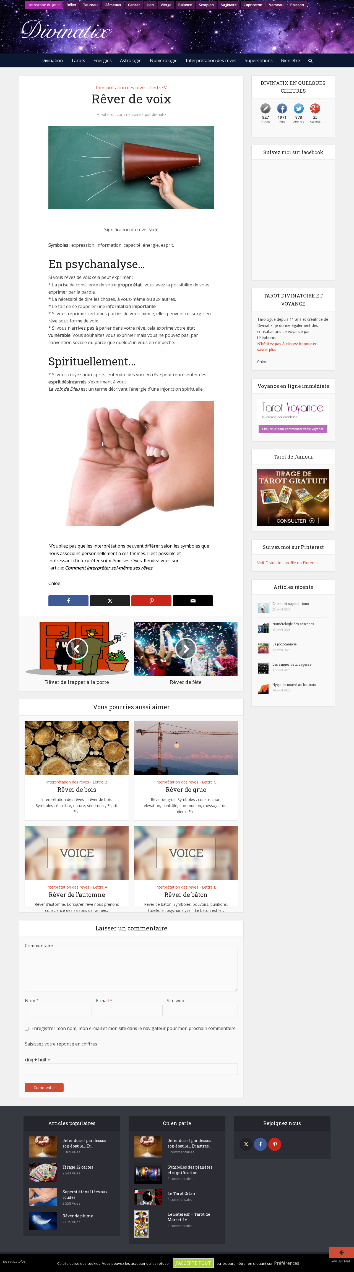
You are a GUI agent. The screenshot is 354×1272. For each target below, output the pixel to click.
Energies (102, 60)
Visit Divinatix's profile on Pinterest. (288, 562)
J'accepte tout (193, 1263)
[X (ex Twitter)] (246, 1144)
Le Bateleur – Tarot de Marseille (189, 1217)
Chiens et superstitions (290, 603)
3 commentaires (181, 1152)
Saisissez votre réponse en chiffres (61, 1044)
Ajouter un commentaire (119, 114)
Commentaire (39, 946)
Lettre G (209, 782)
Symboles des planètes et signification (190, 1169)
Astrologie (131, 60)
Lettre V (158, 88)
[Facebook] (260, 1144)
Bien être (290, 60)
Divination (52, 60)
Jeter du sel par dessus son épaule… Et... (84, 1143)
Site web (175, 1001)
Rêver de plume (78, 1215)
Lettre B (100, 782)
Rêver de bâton (186, 895)
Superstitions (259, 60)
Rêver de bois (76, 789)
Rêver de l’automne (77, 895)
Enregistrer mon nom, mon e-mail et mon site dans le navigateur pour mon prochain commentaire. (134, 1028)
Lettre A (100, 887)
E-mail (104, 1001)
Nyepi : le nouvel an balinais (294, 684)
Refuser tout (340, 1261)
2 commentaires (181, 1178)
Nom (32, 1001)
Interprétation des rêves (211, 60)
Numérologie (164, 60)
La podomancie (284, 644)
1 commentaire (180, 1199)
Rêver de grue (186, 789)
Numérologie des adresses (293, 624)
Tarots (78, 60)
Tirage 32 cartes (78, 1167)
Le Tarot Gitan (181, 1193)
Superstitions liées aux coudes (85, 1194)
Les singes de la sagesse (291, 664)
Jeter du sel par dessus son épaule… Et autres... (189, 1143)
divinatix (159, 114)
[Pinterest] (274, 1144)
